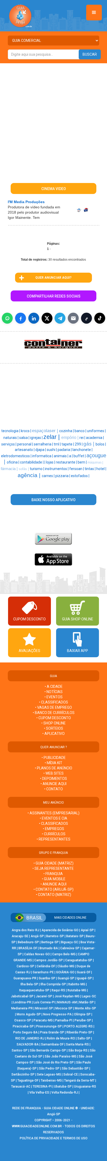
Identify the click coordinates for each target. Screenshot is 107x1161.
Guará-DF (83, 972)
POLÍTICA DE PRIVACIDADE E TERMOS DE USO (54, 1138)
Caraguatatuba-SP (78, 960)
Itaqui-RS (58, 990)
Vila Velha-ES (39, 1092)
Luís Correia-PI (44, 1002)
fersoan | (77, 469)
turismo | (37, 469)
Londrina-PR (22, 1002)
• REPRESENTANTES (53, 839)
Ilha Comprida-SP (53, 984)
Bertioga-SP (50, 942)
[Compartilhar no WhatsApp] (7, 318)
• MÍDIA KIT (53, 763)
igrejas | (36, 438)
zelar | (52, 436)
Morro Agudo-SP (29, 1014)
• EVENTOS (53, 697)
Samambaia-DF (52, 1044)
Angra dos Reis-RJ (25, 930)
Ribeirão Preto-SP (79, 1032)
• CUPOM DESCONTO (53, 718)
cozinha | (67, 431)
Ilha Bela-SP (29, 984)
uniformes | (96, 431)
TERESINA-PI (42, 1086)
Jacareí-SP (44, 996)
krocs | (26, 431)
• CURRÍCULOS (53, 834)
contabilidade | (32, 462)
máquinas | (95, 462)
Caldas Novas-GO (37, 954)
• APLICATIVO (53, 733)
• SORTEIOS (53, 728)
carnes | (48, 476)
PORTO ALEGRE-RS (78, 1026)
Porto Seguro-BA (25, 1032)
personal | (25, 444)
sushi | (52, 450)
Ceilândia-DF (46, 966)
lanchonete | (82, 450)
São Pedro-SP (49, 1068)
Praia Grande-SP (52, 1032)
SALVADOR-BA (28, 1044)
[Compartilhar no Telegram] (60, 318)
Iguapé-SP (84, 978)
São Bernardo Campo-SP (48, 1050)
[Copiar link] (86, 318)
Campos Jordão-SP (48, 960)
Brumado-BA (48, 948)
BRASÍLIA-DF (27, 948)
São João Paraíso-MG (60, 1056)
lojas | (51, 462)
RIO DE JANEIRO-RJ (29, 1038)
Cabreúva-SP (69, 948)
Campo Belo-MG (64, 954)
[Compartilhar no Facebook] (20, 318)
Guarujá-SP (66, 978)
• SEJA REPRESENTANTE (53, 868)
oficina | (13, 462)
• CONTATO (53, 789)
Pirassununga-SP (49, 1026)
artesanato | (25, 450)
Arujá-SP (37, 936)
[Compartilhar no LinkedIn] (33, 318)
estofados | (80, 476)
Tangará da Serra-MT (79, 1080)
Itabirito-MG (76, 984)
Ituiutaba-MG (77, 990)
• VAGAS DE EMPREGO (53, 707)
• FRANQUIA (53, 874)
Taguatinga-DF (27, 1080)
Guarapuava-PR (25, 978)
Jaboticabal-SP (22, 996)
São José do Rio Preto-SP (55, 1062)
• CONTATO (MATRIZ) (53, 895)
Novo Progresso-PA (57, 1014)
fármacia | (10, 469)
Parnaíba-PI (63, 1020)
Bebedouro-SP (28, 942)
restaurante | (67, 462)
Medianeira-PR (22, 1008)
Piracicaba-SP (23, 1026)
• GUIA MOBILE (53, 879)
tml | (58, 444)
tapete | (68, 444)
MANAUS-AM (67, 1002)
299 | (79, 444)
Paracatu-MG (43, 1020)
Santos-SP (20, 1050)
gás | (89, 444)
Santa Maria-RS (77, 1044)
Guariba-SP (47, 978)
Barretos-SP (55, 936)
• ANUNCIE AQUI (53, 784)
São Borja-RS (78, 1050)
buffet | (79, 456)
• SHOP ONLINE (53, 723)
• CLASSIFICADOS (53, 702)
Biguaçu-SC (69, 942)
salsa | (24, 438)
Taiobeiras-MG (51, 1080)
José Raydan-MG (67, 996)
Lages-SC (89, 996)
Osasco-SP (22, 1020)
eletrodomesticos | (16, 456)
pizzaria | (63, 476)
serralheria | (44, 444)
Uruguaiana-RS (85, 1086)
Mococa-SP (63, 1008)
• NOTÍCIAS (53, 692)
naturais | (11, 438)
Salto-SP (83, 1038)
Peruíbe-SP (83, 1020)
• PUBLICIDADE (54, 758)
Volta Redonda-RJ (64, 1092)
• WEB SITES (53, 773)
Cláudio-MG (65, 966)
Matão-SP (86, 1002)
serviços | (9, 444)
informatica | (43, 456)
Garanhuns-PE (43, 972)
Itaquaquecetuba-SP (34, 990)
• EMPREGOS (53, 829)
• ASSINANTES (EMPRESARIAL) (53, 813)
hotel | (101, 469)
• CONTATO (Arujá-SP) (53, 889)
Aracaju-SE (20, 936)
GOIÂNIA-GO (65, 972)
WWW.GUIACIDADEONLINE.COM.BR (37, 1126)
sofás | (24, 469)
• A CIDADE (54, 686)
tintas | (90, 469)
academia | (95, 438)
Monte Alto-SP (85, 1008)
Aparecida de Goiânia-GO (60, 930)
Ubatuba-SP (63, 1086)
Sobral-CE (70, 1074)
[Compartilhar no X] (47, 318)
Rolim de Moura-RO (61, 1038)
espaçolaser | (45, 430)
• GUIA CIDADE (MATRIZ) (53, 863)
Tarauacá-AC (20, 1086)
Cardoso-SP (25, 966)
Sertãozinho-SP (23, 1074)
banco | (81, 431)
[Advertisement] (53, 120)
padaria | (65, 450)
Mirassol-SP (44, 1008)
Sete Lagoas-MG (49, 1074)
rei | (82, 438)
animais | (61, 456)
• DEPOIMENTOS (53, 778)
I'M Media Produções (26, 202)
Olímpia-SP (82, 1014)
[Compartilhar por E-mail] (73, 318)
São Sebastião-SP (75, 1068)
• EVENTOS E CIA (53, 818)
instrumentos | (57, 469)
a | (71, 456)
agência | (30, 475)
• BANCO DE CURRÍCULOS (54, 713)
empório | (70, 437)
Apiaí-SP (87, 930)
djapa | (41, 450)
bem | (83, 462)
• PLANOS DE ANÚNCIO (53, 768)
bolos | (101, 444)
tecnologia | (11, 431)
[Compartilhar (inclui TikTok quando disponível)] (99, 318)
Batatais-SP (75, 936)
